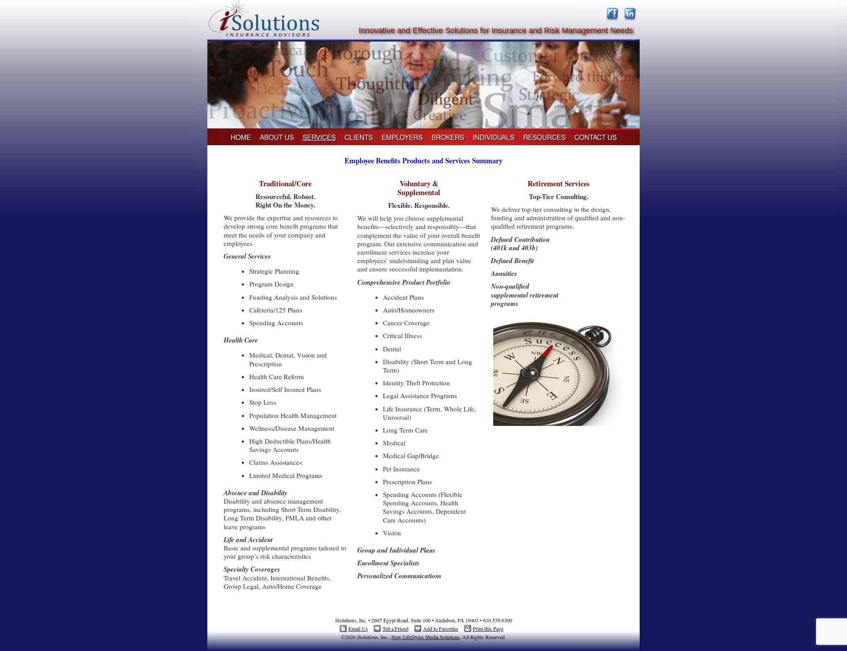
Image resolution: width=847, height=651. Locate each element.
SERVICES (319, 137)
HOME (241, 137)
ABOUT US (277, 137)
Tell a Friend (395, 628)
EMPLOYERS (402, 137)
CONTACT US (595, 137)
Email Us (358, 628)
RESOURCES (544, 137)
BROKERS (447, 137)
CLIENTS (359, 137)
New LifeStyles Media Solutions (425, 636)
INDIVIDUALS (493, 137)
